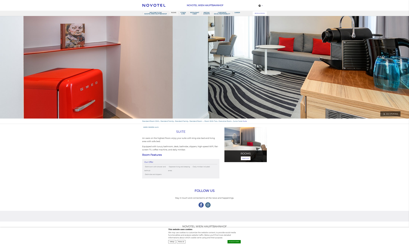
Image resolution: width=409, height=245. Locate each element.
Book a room (260, 13)
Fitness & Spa (183, 13)
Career (237, 12)
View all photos (392, 114)
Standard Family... (168, 121)
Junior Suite (237, 121)
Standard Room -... (196, 121)
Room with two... (211, 121)
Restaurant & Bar (194, 13)
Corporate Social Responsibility (222, 13)
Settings (172, 241)
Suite (245, 121)
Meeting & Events (206, 13)
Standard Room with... (151, 121)
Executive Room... (226, 121)
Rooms (173, 12)
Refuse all (181, 241)
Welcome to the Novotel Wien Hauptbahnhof (155, 13)
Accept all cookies (234, 241)
